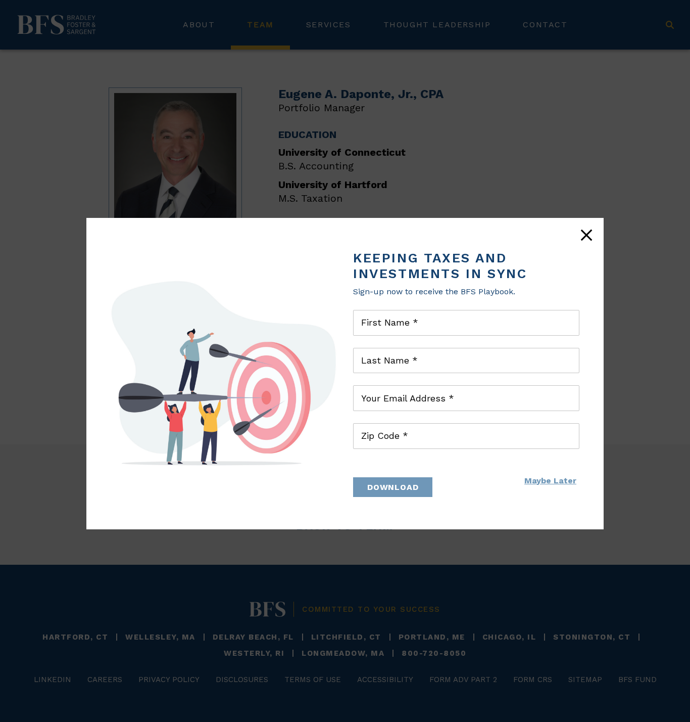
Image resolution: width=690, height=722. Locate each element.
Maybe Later (550, 480)
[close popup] (586, 235)
